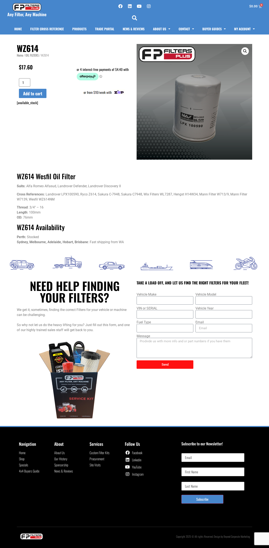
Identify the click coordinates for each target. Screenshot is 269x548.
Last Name (187, 480)
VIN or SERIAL (147, 308)
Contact (184, 29)
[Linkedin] (130, 6)
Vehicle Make (146, 294)
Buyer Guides (212, 29)
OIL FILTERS (32, 55)
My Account (242, 29)
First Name (188, 465)
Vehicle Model (205, 294)
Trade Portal (104, 29)
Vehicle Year (204, 308)
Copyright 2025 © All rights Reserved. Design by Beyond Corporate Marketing (213, 536)
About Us (159, 29)
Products (79, 29)
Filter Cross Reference (47, 29)
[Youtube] (139, 6)
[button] (134, 18)
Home (18, 29)
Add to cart (32, 93)
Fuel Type (144, 322)
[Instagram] (149, 6)
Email (199, 322)
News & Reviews (134, 29)
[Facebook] (120, 6)
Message (143, 336)
